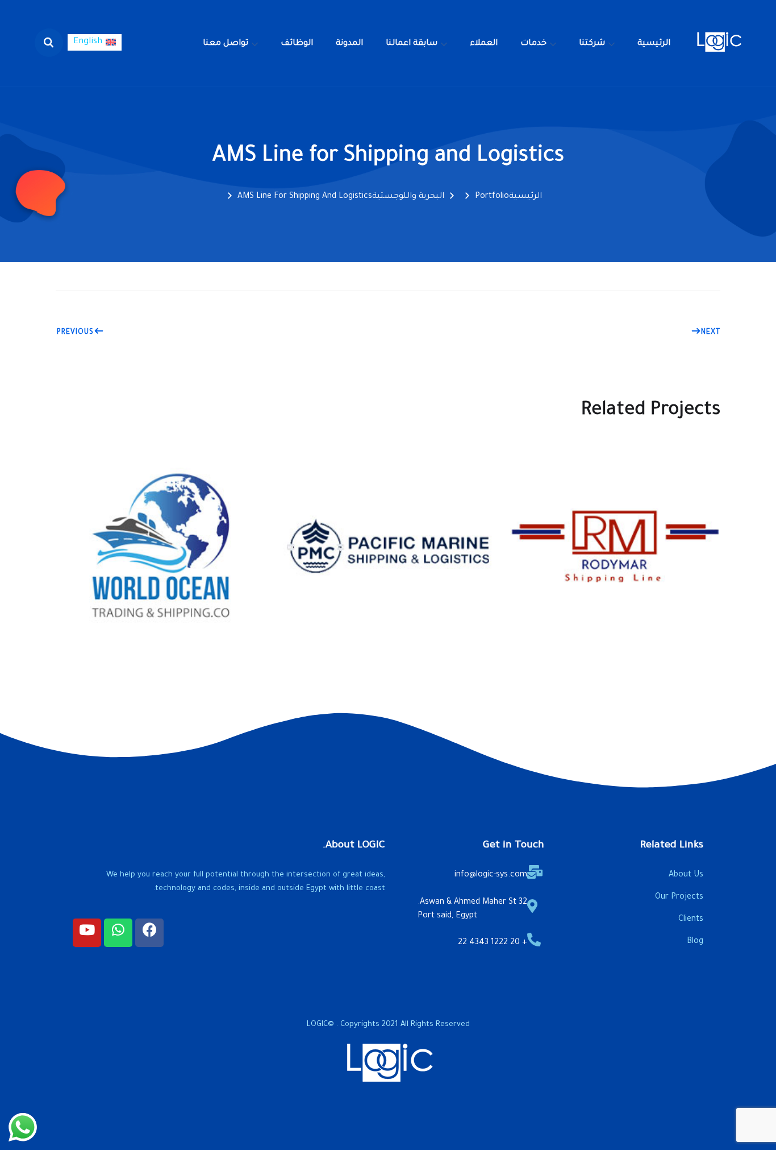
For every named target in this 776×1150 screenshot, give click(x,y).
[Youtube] (87, 933)
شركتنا (592, 43)
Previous (75, 333)
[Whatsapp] (118, 933)
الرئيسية (653, 43)
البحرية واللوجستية (408, 196)
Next (710, 333)
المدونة (349, 43)
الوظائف (297, 43)
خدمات (533, 43)
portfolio (492, 196)
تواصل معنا (225, 43)
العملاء (484, 43)
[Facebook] (149, 933)
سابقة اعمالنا (411, 43)
